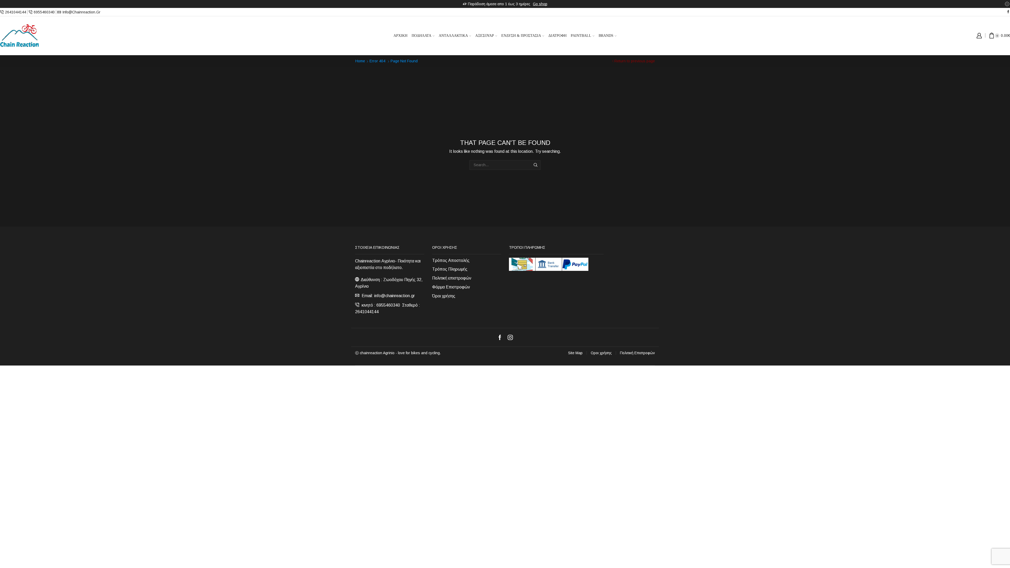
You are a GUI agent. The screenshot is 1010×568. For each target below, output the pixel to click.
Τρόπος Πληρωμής (449, 269)
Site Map (575, 353)
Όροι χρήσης (443, 296)
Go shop (540, 4)
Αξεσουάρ (484, 36)
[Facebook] (1008, 12)
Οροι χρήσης (601, 353)
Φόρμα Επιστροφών (451, 287)
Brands (606, 36)
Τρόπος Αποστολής (450, 260)
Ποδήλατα (421, 36)
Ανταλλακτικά (453, 36)
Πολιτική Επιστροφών (637, 353)
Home (360, 61)
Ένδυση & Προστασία (521, 36)
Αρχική (400, 36)
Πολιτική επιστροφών (451, 278)
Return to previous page (634, 61)
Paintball (581, 36)
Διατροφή (557, 36)
